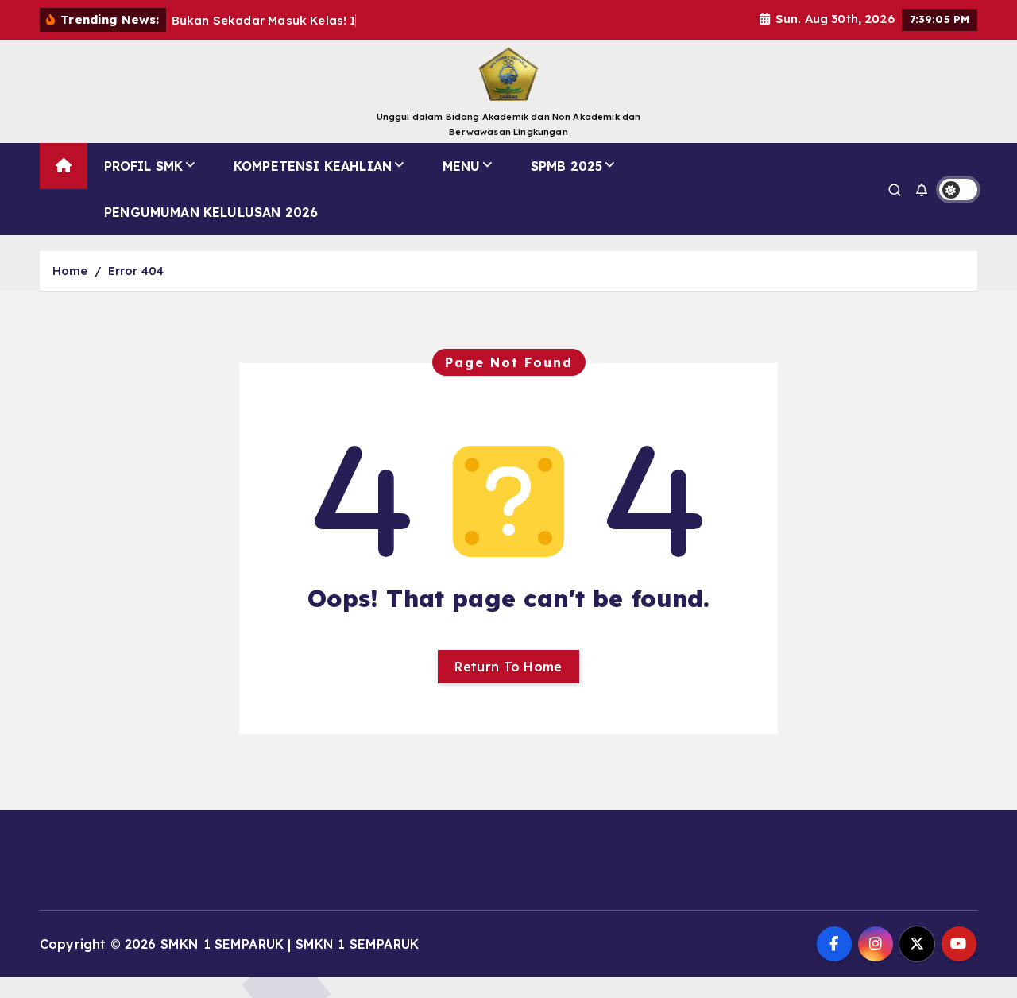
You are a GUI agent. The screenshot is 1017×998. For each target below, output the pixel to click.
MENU (462, 166)
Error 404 (136, 270)
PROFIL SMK (144, 166)
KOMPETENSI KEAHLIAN (313, 166)
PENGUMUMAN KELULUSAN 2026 (211, 212)
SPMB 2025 (566, 166)
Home (70, 270)
